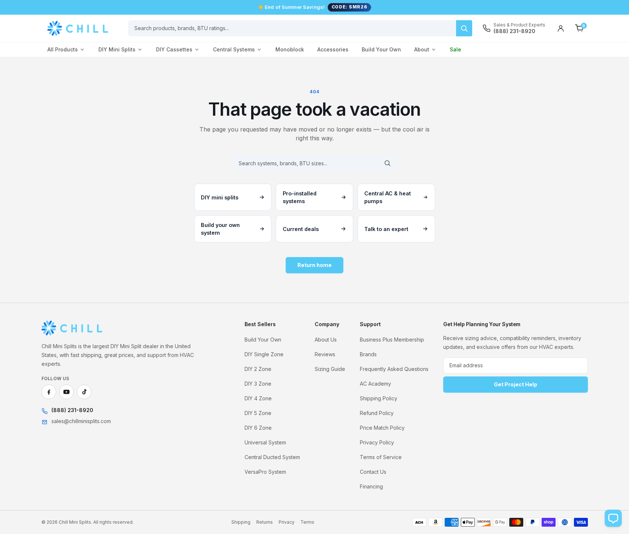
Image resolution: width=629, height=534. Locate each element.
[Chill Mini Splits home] (72, 328)
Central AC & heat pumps (387, 197)
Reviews (325, 354)
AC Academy (375, 383)
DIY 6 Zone (258, 428)
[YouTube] (66, 392)
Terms (307, 522)
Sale (455, 49)
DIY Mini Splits (116, 49)
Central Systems (234, 49)
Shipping (240, 522)
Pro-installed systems (300, 197)
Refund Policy (377, 413)
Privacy (286, 522)
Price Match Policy (382, 428)
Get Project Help (515, 384)
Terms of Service (381, 457)
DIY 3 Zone (258, 383)
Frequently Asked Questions (394, 369)
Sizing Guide (330, 369)
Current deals (301, 229)
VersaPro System (265, 472)
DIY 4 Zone (258, 398)
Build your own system (220, 229)
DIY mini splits (219, 197)
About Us (326, 339)
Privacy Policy (377, 442)
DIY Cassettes (174, 49)
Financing (371, 486)
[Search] (464, 28)
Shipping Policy (378, 398)
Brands (368, 354)
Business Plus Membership (392, 339)
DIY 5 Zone (258, 413)
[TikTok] (84, 392)
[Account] (561, 28)
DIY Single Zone (264, 354)
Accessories (332, 49)
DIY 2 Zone (258, 369)
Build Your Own (381, 49)
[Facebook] (48, 392)
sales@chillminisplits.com (81, 421)
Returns (264, 522)
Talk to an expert (386, 229)
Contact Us (373, 472)
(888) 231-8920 (72, 410)
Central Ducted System (272, 457)
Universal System (265, 442)
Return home (314, 265)
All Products (62, 49)
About (421, 49)
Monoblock (289, 49)
